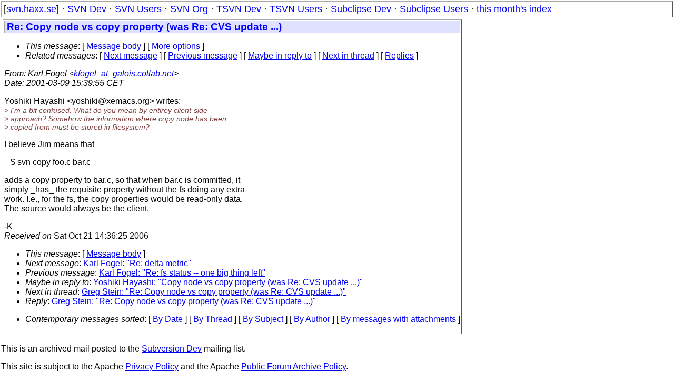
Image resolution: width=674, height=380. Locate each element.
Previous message (202, 55)
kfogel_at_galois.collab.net (124, 73)
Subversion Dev (172, 348)
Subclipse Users (434, 9)
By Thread (212, 319)
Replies (399, 55)
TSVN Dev (238, 9)
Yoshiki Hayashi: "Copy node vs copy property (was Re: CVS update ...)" (228, 282)
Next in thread (348, 55)
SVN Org (189, 9)
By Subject (263, 319)
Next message (130, 55)
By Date (168, 319)
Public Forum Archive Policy (293, 366)
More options (176, 46)
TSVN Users (296, 9)
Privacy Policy (152, 366)
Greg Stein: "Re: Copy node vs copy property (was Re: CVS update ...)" (214, 291)
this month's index (514, 9)
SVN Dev (86, 9)
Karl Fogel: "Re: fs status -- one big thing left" (182, 272)
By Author (312, 319)
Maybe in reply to (280, 55)
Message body (113, 46)
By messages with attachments (398, 319)
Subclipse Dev (361, 9)
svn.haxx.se (31, 9)
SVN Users (138, 9)
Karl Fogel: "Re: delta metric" (137, 263)
